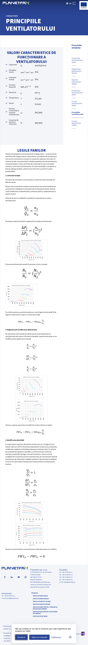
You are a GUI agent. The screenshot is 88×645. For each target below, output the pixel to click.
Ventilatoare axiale (40, 596)
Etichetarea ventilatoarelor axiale (77, 93)
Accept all (21, 637)
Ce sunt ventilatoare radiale (76, 123)
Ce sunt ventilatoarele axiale (77, 103)
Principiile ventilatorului (77, 113)
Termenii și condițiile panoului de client (7, 637)
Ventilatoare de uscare (42, 601)
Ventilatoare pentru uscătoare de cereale (45, 612)
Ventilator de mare (40, 616)
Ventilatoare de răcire (41, 604)
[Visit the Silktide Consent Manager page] (70, 637)
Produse (34, 593)
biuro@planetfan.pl (12, 598)
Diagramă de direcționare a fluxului (77, 71)
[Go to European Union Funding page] (83, 9)
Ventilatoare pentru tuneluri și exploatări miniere (45, 608)
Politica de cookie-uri (7, 627)
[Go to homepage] (16, 4)
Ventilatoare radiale (41, 598)
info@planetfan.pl (69, 582)
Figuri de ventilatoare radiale (76, 82)
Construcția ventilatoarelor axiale (77, 60)
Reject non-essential (39, 637)
